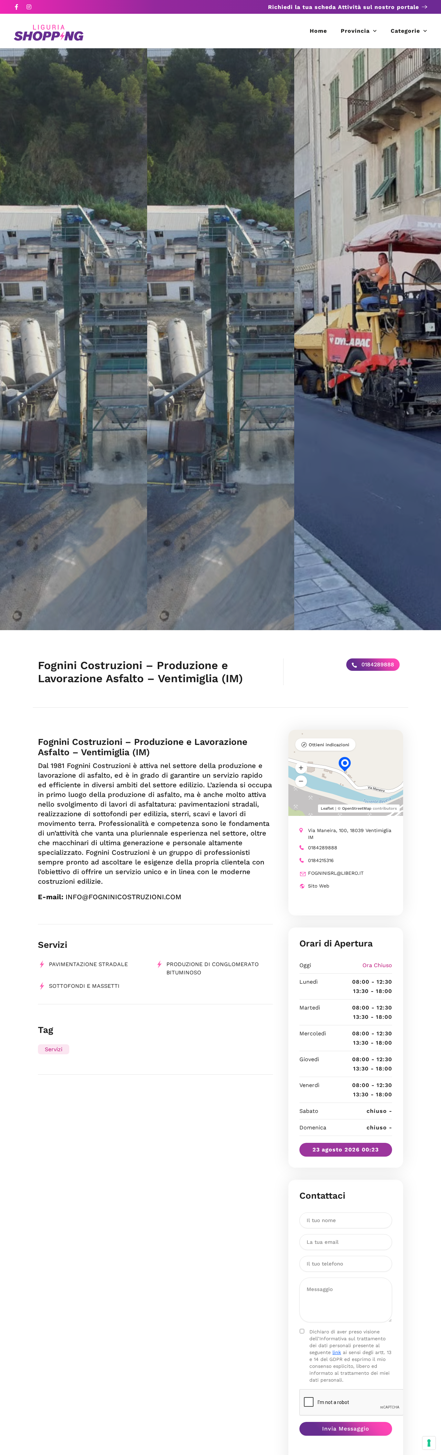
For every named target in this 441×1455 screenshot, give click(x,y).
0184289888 (377, 664)
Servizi (53, 1049)
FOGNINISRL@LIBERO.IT (335, 873)
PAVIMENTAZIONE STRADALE (88, 964)
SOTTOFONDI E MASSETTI (84, 986)
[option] (73, 339)
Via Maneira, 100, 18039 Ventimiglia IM (349, 834)
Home (318, 31)
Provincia (355, 31)
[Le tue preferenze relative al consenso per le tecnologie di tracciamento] (428, 1442)
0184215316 (321, 860)
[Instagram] (29, 7)
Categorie (405, 31)
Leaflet (327, 808)
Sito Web (318, 886)
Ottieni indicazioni (329, 744)
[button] (301, 768)
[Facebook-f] (16, 7)
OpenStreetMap (356, 808)
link (336, 1352)
